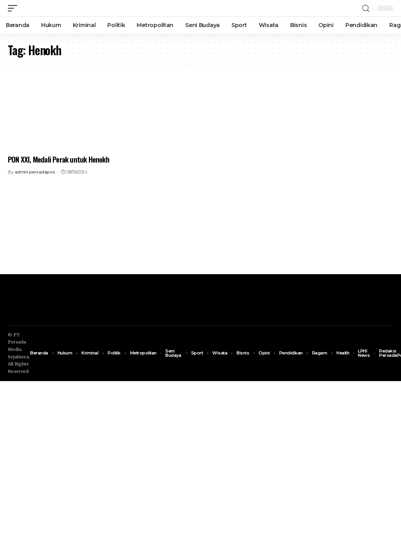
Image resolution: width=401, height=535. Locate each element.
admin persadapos (35, 172)
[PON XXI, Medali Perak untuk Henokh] (67, 114)
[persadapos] (53, 8)
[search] (365, 8)
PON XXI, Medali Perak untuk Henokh (58, 159)
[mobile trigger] (14, 8)
